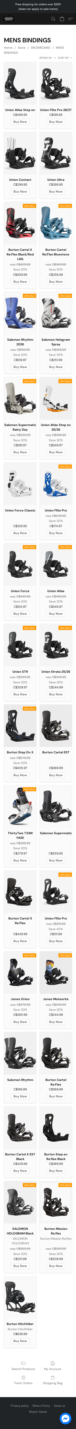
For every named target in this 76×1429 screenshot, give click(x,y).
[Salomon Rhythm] (20, 1053)
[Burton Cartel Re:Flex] (56, 1053)
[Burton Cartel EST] (56, 726)
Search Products (23, 1369)
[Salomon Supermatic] (56, 806)
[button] (9, 19)
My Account (52, 1369)
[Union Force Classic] (20, 484)
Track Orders (23, 1383)
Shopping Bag (53, 1383)
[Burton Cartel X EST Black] (20, 1127)
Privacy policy (20, 1406)
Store (21, 48)
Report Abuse (38, 1412)
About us (59, 1406)
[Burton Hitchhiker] (20, 1297)
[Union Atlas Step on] (20, 83)
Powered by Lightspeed (38, 1418)
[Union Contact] (20, 153)
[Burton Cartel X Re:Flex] (20, 892)
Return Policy (41, 1406)
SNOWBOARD (40, 48)
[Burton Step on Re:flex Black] (56, 1127)
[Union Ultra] (56, 153)
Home (8, 48)
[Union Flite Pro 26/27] (56, 83)
